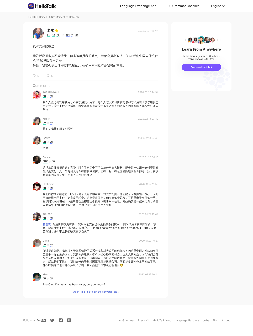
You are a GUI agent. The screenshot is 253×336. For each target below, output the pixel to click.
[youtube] (41, 320)
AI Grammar (126, 320)
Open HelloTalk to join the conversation (95, 291)
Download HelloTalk (201, 67)
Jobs (206, 320)
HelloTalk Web (162, 320)
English (216, 6)
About (226, 320)
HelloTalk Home (37, 16)
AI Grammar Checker (183, 6)
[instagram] (69, 320)
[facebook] (61, 320)
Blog (215, 320)
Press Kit (143, 320)
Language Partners (187, 320)
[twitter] (52, 320)
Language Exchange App (138, 6)
